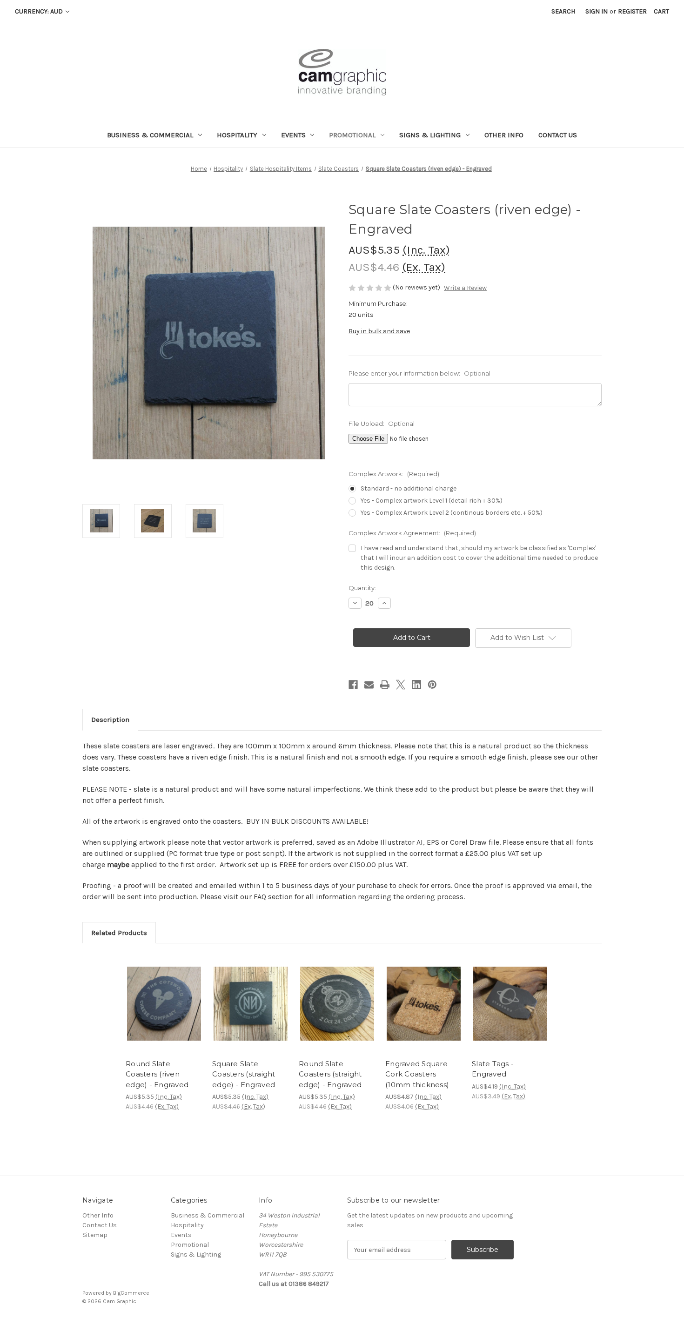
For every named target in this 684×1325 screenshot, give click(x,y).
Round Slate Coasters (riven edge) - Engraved (157, 1074)
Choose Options (164, 1012)
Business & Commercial (150, 135)
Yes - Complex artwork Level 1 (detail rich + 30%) (432, 500)
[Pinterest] (432, 684)
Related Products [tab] (119, 932)
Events (293, 135)
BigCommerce (131, 1293)
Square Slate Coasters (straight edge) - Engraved (243, 1074)
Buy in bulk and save (379, 331)
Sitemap (94, 1235)
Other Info (503, 135)
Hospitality (237, 135)
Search (563, 11)
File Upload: (382, 423)
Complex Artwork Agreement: (412, 533)
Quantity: (362, 588)
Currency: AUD (39, 11)
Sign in (596, 11)
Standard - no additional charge (408, 488)
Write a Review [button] (465, 288)
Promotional (352, 135)
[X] (400, 684)
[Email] (369, 684)
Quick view (156, 995)
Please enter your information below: (419, 373)
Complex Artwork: (394, 474)
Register (632, 11)
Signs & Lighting (430, 135)
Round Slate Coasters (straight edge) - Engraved (330, 1074)
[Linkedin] (416, 684)
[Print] (384, 684)
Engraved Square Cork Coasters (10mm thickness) (417, 1074)
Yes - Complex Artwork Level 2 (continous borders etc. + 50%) (452, 513)
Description (110, 719)
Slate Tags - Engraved (493, 1069)
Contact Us (557, 135)
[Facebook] (353, 684)
